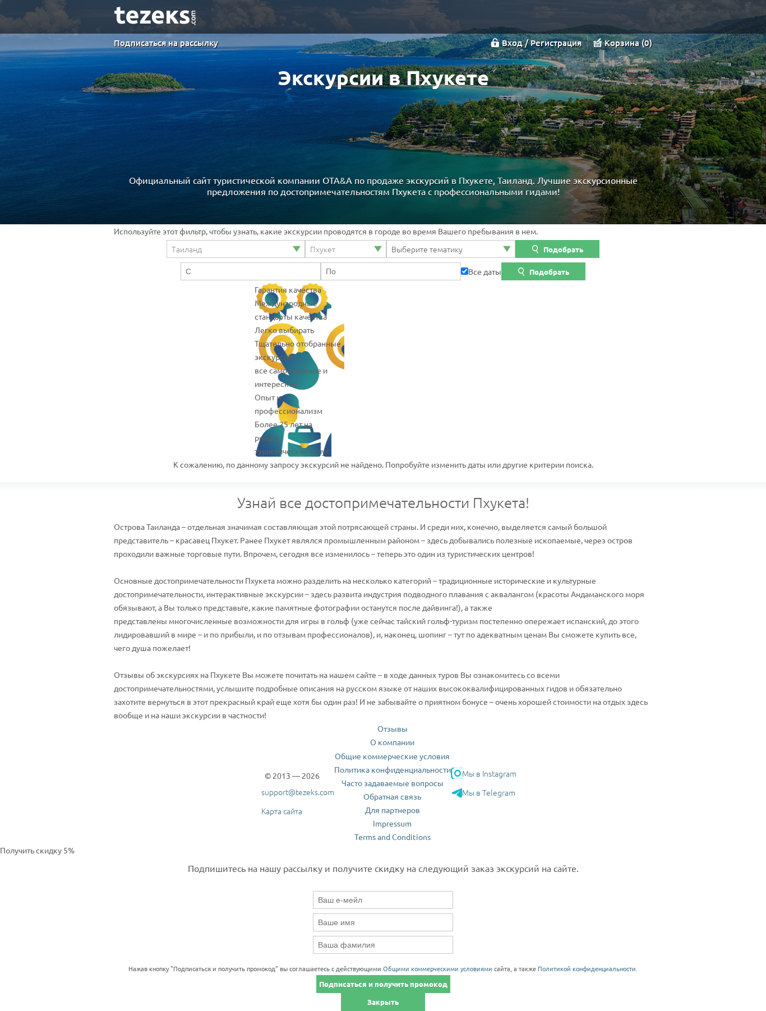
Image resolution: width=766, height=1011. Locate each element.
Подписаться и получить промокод (383, 984)
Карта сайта (281, 810)
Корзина (627, 42)
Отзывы (392, 728)
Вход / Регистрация (542, 42)
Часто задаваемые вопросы (393, 783)
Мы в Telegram (488, 792)
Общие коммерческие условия (392, 756)
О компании (392, 742)
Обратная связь (392, 796)
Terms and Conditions (392, 837)
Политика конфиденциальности (392, 769)
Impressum (392, 823)
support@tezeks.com (297, 791)
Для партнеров (392, 810)
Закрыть (383, 1002)
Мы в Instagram (489, 773)
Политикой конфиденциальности (587, 968)
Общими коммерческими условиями (437, 968)
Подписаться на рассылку (166, 42)
